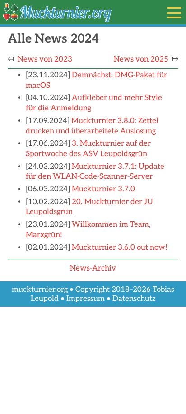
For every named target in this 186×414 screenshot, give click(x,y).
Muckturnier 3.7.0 (103, 189)
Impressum (85, 298)
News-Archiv (93, 268)
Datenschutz (134, 298)
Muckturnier (24, 6)
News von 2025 (141, 59)
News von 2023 (45, 59)
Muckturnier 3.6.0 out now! (119, 247)
